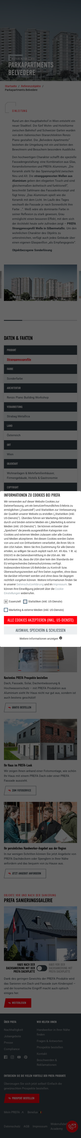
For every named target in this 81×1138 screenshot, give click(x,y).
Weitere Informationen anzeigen (39, 638)
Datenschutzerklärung (30, 584)
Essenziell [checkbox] (15, 601)
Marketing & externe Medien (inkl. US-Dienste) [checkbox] (36, 609)
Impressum (60, 584)
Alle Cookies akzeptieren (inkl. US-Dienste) (40, 620)
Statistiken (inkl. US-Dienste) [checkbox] (45, 601)
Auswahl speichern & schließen (40, 630)
